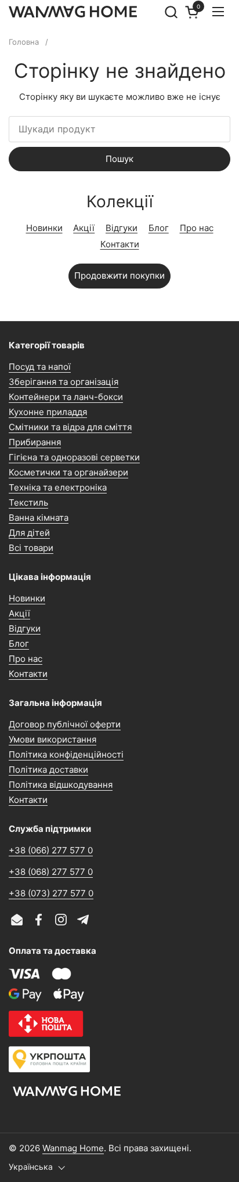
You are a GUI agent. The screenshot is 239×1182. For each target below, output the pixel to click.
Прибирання (35, 442)
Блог (159, 227)
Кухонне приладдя (48, 411)
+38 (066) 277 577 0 (51, 850)
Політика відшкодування (61, 784)
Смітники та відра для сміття (70, 427)
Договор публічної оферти (65, 724)
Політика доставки (48, 769)
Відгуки (121, 227)
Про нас (196, 227)
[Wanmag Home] (73, 11)
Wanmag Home (73, 1148)
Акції (84, 227)
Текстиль (28, 502)
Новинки (44, 227)
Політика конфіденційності (66, 754)
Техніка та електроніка (58, 487)
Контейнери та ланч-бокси (66, 396)
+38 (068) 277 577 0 (51, 871)
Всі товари (31, 547)
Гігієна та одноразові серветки (74, 457)
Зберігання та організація (63, 381)
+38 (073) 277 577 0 (51, 893)
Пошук (119, 158)
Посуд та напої (40, 366)
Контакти (119, 244)
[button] (171, 12)
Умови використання (52, 739)
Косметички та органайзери (68, 472)
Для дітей (29, 532)
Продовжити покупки (119, 275)
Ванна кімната (38, 517)
